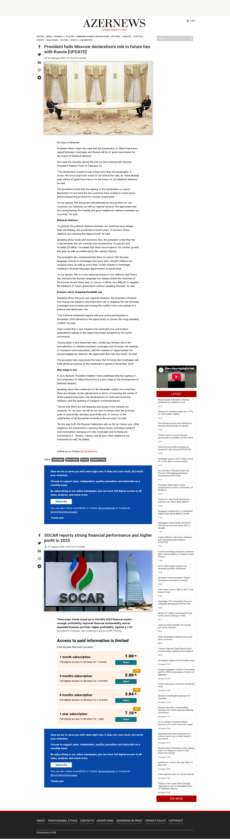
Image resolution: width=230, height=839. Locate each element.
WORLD (49, 36)
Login (192, 20)
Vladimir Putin (98, 459)
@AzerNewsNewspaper (64, 511)
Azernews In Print (129, 820)
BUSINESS (58, 36)
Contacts (87, 820)
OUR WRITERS (86, 40)
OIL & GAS (70, 36)
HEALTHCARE (52, 40)
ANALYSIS (127, 36)
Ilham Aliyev (72, 459)
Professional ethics (62, 820)
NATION (40, 36)
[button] (39, 47)
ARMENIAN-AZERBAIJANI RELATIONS (92, 36)
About (41, 820)
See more (176, 798)
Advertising (105, 820)
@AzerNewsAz (89, 451)
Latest (176, 394)
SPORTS (74, 40)
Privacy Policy (155, 820)
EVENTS (40, 40)
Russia (84, 459)
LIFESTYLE (138, 36)
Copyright (176, 820)
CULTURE (64, 40)
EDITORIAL (115, 36)
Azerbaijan (58, 459)
